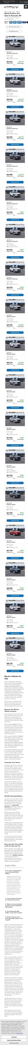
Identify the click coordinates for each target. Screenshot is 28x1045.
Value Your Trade (15, 69)
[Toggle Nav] (26, 7)
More (14, 102)
